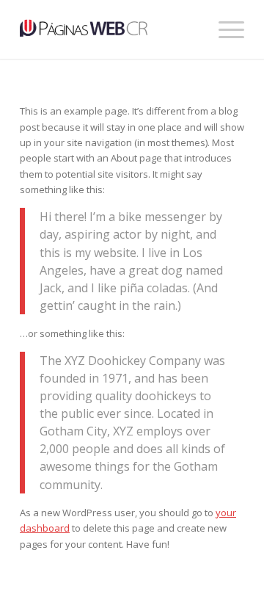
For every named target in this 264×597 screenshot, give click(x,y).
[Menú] (224, 29)
